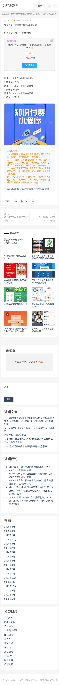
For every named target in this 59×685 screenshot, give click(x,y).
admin (11, 467)
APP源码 (8, 618)
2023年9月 (9, 591)
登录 (40, 362)
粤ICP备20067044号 (48, 680)
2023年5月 (9, 599)
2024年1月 (9, 574)
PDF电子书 (9, 622)
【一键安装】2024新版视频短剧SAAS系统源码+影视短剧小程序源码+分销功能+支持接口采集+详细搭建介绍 (29, 421)
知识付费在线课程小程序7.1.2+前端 (35, 189)
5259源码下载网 (18, 14)
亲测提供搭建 (10, 630)
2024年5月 (9, 557)
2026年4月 (9, 527)
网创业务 (8, 660)
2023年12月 (10, 578)
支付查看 (30, 65)
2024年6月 (9, 552)
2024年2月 (9, 569)
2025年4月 (9, 531)
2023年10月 (10, 586)
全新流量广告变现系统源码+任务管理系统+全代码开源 (29, 429)
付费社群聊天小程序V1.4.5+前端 (46, 219)
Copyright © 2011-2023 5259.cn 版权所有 (20, 680)
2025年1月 (9, 535)
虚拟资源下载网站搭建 (15, 435)
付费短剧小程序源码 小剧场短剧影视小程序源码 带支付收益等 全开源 (28, 440)
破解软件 (8, 656)
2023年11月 (10, 582)
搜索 (6, 387)
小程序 (38, 14)
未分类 (7, 647)
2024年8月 (9, 544)
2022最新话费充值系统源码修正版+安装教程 (25, 447)
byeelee (12, 474)
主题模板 (8, 626)
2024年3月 (9, 565)
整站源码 (8, 643)
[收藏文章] (16, 201)
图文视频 (8, 635)
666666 (12, 481)
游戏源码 (8, 652)
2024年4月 (9, 561)
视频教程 (8, 664)
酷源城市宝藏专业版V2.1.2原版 (16, 219)
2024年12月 (10, 540)
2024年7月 (9, 548)
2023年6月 (9, 595)
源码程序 (30, 14)
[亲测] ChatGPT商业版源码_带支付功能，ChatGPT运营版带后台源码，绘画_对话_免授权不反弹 (31, 490)
